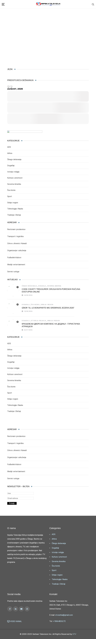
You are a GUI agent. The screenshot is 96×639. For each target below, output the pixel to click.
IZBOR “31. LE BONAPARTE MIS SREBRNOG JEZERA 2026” (48, 308)
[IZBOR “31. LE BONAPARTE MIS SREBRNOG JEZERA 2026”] (13, 308)
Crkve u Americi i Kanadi (17, 243)
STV (74, 634)
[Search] (93, 4)
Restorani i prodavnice (16, 229)
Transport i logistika (15, 236)
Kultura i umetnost (14, 178)
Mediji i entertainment (16, 264)
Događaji (10, 165)
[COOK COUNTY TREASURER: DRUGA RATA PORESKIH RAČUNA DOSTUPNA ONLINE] (13, 290)
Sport (9, 196)
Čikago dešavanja (14, 159)
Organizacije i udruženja (16, 250)
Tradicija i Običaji (14, 215)
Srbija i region (12, 203)
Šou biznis (11, 190)
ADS (9, 147)
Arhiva (9, 153)
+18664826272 (59, 621)
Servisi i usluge (13, 271)
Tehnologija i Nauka (15, 209)
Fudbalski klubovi (14, 257)
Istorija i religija (13, 172)
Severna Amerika (14, 184)
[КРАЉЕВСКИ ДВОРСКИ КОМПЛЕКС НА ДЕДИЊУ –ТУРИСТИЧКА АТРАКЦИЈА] (13, 325)
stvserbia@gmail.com (64, 615)
